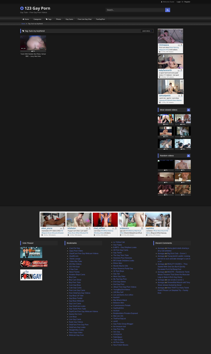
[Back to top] (204, 347)
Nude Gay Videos (76, 322)
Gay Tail (116, 274)
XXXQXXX (117, 334)
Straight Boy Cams (76, 330)
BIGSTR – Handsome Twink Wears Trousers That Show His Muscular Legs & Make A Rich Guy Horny (174, 274)
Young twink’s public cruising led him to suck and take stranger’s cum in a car (174, 258)
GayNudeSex (118, 308)
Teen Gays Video (75, 332)
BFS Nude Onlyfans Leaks (123, 261)
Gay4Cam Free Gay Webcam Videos (83, 311)
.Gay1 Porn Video (76, 251)
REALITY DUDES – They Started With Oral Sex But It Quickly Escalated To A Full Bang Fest (172, 266)
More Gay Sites (119, 276)
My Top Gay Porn (120, 279)
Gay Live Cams (75, 303)
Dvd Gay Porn (118, 284)
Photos (58, 19)
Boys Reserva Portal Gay (123, 268)
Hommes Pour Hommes (122, 258)
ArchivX (116, 311)
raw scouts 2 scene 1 (175, 280)
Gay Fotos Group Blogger (123, 324)
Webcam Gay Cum (76, 335)
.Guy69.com (73, 256)
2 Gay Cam (73, 269)
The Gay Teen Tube (121, 255)
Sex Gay (116, 332)
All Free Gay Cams (120, 250)
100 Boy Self (118, 292)
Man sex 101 (118, 316)
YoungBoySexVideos (121, 290)
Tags (49, 19)
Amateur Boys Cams (77, 274)
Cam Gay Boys (75, 285)
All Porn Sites (118, 342)
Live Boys (73, 317)
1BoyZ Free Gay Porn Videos (124, 287)
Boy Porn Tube (75, 282)
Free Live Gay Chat (84, 19)
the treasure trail (119, 326)
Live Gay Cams (75, 319)
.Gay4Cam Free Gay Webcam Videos (83, 253)
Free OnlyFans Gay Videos (79, 293)
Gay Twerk (117, 253)
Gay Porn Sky (118, 329)
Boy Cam (72, 277)
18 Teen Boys (118, 271)
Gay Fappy (117, 245)
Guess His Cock (75, 314)
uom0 (115, 321)
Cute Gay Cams (75, 288)
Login (179, 2)
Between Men (118, 303)
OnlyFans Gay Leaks (77, 327)
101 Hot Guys (74, 267)
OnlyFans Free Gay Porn (78, 325)
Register (187, 2)
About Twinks (74, 272)
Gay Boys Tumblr (75, 298)
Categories (37, 19)
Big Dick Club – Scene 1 (176, 253)
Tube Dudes (118, 340)
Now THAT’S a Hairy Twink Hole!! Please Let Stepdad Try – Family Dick (173, 290)
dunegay (161, 248)
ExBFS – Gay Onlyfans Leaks (124, 247)
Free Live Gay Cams (77, 290)
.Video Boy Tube (75, 261)
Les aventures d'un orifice (123, 295)
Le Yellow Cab (119, 242)
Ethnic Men (117, 263)
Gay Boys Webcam (76, 301)
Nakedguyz (117, 337)
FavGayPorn (100, 19)
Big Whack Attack (120, 300)
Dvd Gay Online (119, 282)
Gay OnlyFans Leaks (77, 306)
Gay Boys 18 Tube (76, 296)
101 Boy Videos (75, 264)
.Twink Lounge (74, 259)
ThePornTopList (119, 319)
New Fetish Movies (120, 345)
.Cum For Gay (74, 248)
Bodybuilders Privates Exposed (125, 313)
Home (27, 19)
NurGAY (116, 297)
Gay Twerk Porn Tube (77, 309)
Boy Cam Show (75, 280)
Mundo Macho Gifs (120, 266)
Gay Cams (69, 19)
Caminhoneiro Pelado (121, 305)
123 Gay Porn (37, 8)
